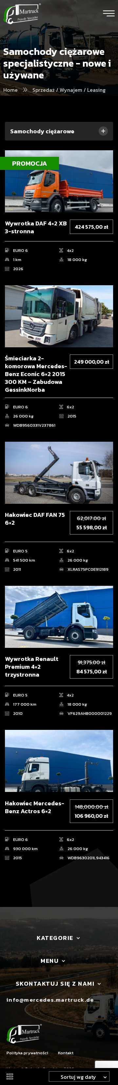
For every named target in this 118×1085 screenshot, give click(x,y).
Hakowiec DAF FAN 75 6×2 (35, 519)
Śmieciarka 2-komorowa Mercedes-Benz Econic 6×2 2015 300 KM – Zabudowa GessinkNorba (36, 374)
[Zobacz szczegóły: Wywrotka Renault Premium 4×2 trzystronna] (59, 617)
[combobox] (79, 1076)
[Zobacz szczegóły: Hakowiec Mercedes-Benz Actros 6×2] (59, 761)
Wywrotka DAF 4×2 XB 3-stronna (36, 228)
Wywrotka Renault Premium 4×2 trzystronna (31, 667)
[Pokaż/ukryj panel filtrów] (10, 1076)
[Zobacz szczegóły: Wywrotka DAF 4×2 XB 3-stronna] (59, 181)
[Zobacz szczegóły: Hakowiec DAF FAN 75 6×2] (59, 473)
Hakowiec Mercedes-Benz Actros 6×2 (34, 807)
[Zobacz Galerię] (105, 166)
